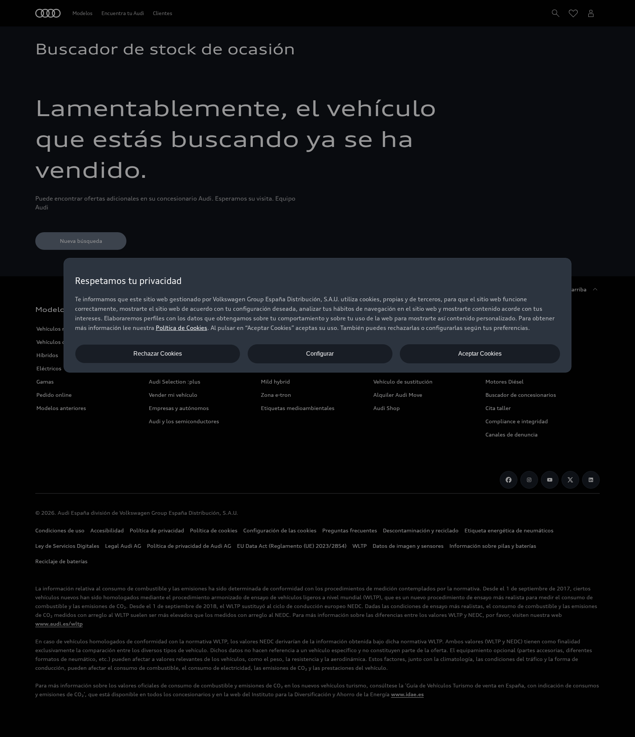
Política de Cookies (181, 327)
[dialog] (317, 315)
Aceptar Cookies (480, 353)
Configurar (320, 353)
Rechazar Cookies (157, 353)
